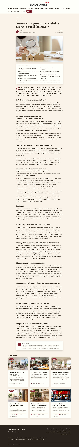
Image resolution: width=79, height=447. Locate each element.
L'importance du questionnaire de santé (49, 74)
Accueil (10, 8)
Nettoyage (10, 11)
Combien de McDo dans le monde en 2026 (59, 404)
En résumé (21, 82)
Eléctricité (57, 8)
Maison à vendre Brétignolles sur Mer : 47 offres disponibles (61, 373)
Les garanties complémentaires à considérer (50, 80)
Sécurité (68, 8)
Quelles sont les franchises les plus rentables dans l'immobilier (17, 374)
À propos (23, 11)
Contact (29, 11)
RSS (70, 434)
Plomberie (51, 8)
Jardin (46, 8)
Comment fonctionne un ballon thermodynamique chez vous (17, 405)
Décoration (16, 11)
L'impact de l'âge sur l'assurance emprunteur (50, 82)
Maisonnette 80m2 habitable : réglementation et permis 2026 (39, 404)
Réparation (30, 8)
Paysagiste (36, 8)
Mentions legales (64, 434)
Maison (62, 8)
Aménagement (23, 8)
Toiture (42, 8)
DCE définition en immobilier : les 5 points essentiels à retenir (39, 373)
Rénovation (15, 8)
